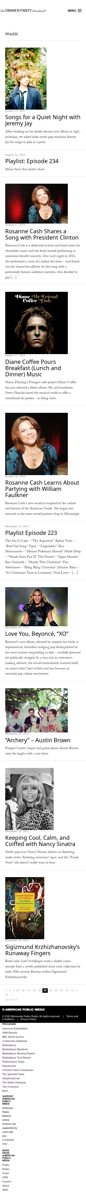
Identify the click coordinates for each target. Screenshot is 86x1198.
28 (34, 990)
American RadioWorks (15, 1028)
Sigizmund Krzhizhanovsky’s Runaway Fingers (42, 950)
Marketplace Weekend (15, 1049)
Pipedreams (9, 1066)
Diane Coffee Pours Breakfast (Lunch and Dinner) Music (33, 368)
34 (67, 990)
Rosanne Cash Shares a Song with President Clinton (42, 234)
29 (39, 990)
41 (6, 995)
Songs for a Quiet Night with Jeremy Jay (43, 120)
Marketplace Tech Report (16, 1057)
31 (50, 990)
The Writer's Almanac (14, 1082)
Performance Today (13, 1061)
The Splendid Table (13, 1074)
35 (72, 990)
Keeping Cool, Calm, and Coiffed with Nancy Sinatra (40, 841)
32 (55, 990)
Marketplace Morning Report (18, 1053)
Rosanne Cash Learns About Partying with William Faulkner (42, 489)
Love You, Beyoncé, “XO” (36, 633)
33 (61, 990)
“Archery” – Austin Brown (38, 740)
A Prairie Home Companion (17, 1070)
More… (6, 1090)
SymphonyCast (11, 1078)
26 (23, 990)
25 (17, 990)
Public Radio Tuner (5, 1169)
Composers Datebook (14, 1041)
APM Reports (9, 1032)
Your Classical (10, 1086)
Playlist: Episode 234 (31, 161)
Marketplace (9, 1045)
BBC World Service (13, 1036)
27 (28, 990)
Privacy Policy (28, 1019)
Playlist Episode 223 (31, 533)
